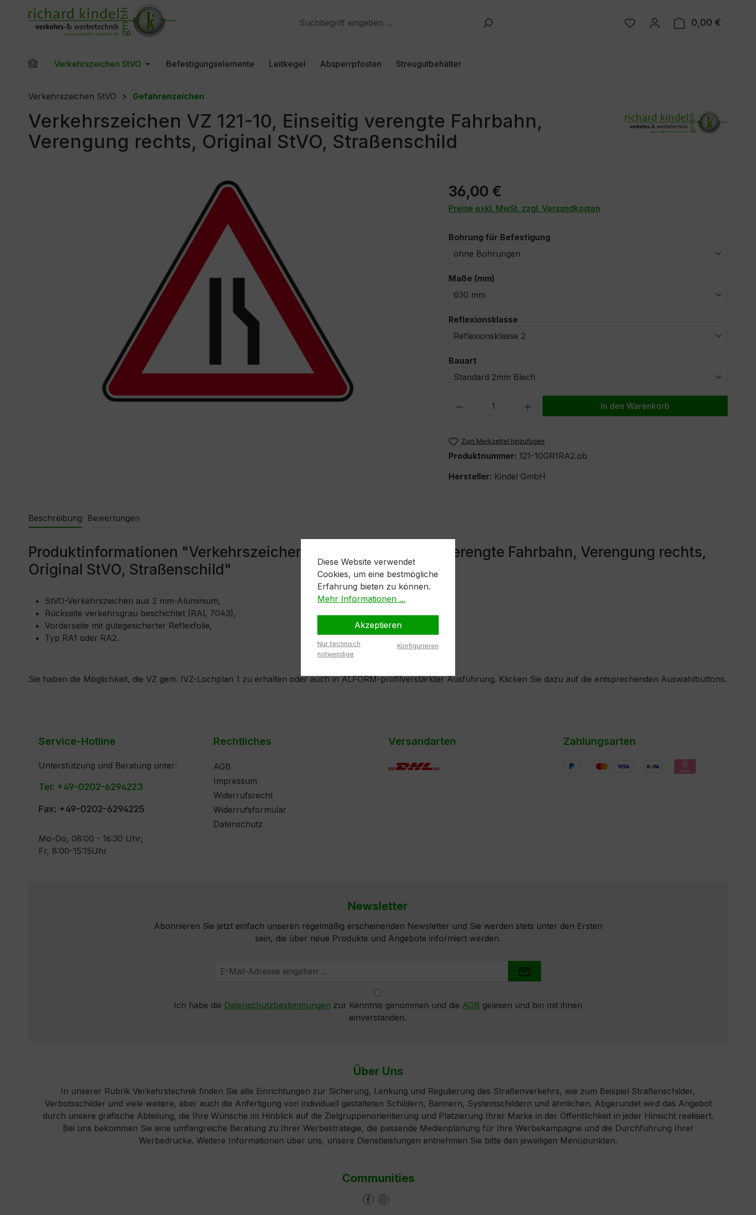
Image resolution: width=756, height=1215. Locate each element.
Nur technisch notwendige (339, 648)
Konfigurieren (418, 646)
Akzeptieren (378, 625)
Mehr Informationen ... (361, 599)
